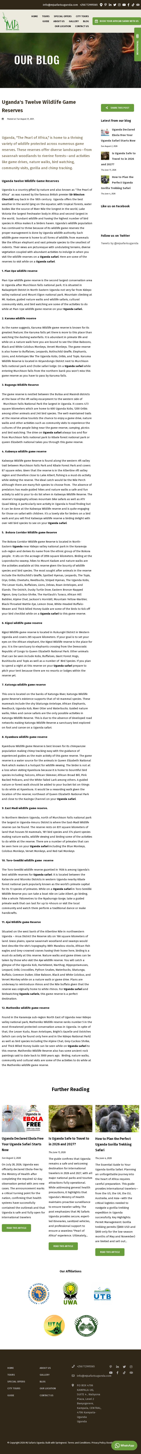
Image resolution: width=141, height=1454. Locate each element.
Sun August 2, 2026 (11, 1158)
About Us (59, 21)
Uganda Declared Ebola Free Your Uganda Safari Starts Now (23, 1144)
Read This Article (16, 1228)
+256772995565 (89, 4)
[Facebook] (128, 4)
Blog (86, 21)
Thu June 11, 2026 (57, 1152)
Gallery (74, 21)
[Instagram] (119, 4)
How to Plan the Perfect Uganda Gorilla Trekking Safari (113, 1144)
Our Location (63, 26)
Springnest (61, 1442)
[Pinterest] (105, 4)
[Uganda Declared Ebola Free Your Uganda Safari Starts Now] (24, 1118)
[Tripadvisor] (137, 4)
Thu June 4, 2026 (103, 1158)
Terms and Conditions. (79, 1442)
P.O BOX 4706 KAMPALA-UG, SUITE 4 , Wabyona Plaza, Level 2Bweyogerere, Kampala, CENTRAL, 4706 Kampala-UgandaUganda (89, 1403)
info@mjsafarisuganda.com (60, 4)
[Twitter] (114, 4)
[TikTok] (133, 4)
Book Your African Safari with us (119, 21)
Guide (45, 21)
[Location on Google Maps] (101, 4)
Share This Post (119, 108)
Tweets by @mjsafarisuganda (119, 243)
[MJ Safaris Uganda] (11, 21)
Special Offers (63, 16)
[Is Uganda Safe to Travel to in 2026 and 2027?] (71, 1118)
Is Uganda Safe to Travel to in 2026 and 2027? (69, 1141)
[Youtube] (123, 4)
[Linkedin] (110, 4)
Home (34, 16)
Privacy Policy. (99, 1442)
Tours (46, 16)
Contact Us (82, 26)
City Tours (82, 16)
